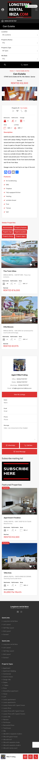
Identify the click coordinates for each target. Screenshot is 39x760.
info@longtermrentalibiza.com (22, 388)
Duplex (5, 682)
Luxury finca (7, 708)
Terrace (8, 208)
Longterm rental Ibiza (19, 606)
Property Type (6, 48)
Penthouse (6, 722)
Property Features (21, 227)
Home (12, 71)
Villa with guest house (10, 737)
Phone (6, 417)
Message (6, 425)
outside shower (11, 200)
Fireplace (9, 188)
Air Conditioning (11, 181)
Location (4, 32)
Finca (5, 688)
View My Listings (19, 394)
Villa (4, 731)
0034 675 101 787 (10, 21)
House (5, 694)
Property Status (6, 40)
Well (7, 212)
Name (5, 400)
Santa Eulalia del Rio (22, 71)
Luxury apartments (9, 702)
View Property (19, 262)
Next (35, 93)
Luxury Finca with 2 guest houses (14, 714)
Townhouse (7, 728)
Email (5, 408)
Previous (3, 93)
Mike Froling (10, 757)
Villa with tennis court (10, 748)
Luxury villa (6, 717)
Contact (6, 634)
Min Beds (4, 56)
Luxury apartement (9, 699)
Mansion (6, 719)
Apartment (6, 668)
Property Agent (21, 236)
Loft (4, 697)
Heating (8, 196)
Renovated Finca (8, 725)
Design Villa (7, 679)
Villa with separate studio (11, 742)
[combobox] (19, 35)
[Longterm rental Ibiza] (19, 17)
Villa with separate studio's (12, 745)
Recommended (7, 227)
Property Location (20, 232)
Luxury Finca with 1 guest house (13, 711)
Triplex (6, 685)
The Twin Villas (9, 271)
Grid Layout (7, 631)
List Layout (7, 624)
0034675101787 (22, 379)
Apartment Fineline (12, 518)
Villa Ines (7, 573)
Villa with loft (7, 739)
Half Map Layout (8, 628)
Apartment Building (9, 671)
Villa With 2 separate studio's (12, 734)
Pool (7, 204)
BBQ (7, 185)
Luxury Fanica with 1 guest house (14, 705)
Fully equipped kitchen (13, 192)
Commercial (7, 674)
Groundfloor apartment (10, 691)
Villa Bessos (8, 327)
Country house (8, 677)
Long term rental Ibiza (10, 621)
